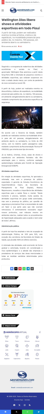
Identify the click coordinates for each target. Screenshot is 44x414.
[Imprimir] (32, 268)
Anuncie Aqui (18, 400)
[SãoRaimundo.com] (22, 10)
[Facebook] (11, 268)
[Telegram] (28, 268)
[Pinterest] (20, 268)
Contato (27, 400)
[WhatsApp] (24, 268)
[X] (16, 268)
